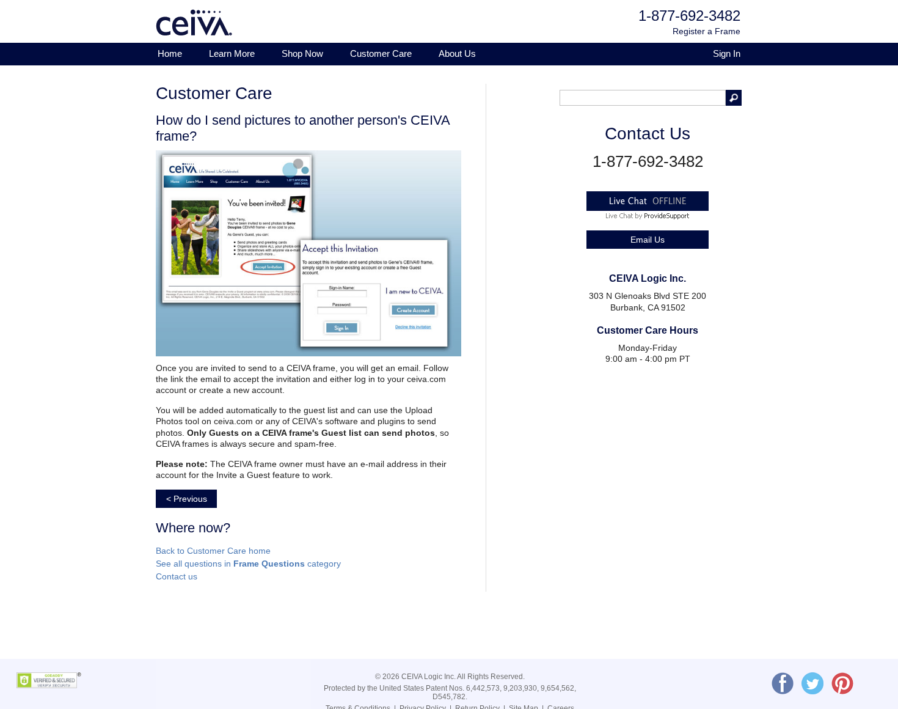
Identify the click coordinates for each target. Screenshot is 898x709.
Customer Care (381, 53)
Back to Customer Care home (213, 551)
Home (170, 53)
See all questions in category (248, 563)
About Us (457, 53)
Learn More (232, 53)
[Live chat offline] (647, 208)
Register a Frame (706, 31)
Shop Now (302, 53)
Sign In (726, 53)
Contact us (176, 576)
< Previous (186, 499)
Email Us (647, 239)
